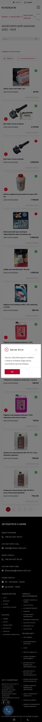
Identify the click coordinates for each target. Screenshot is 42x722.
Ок (12, 372)
